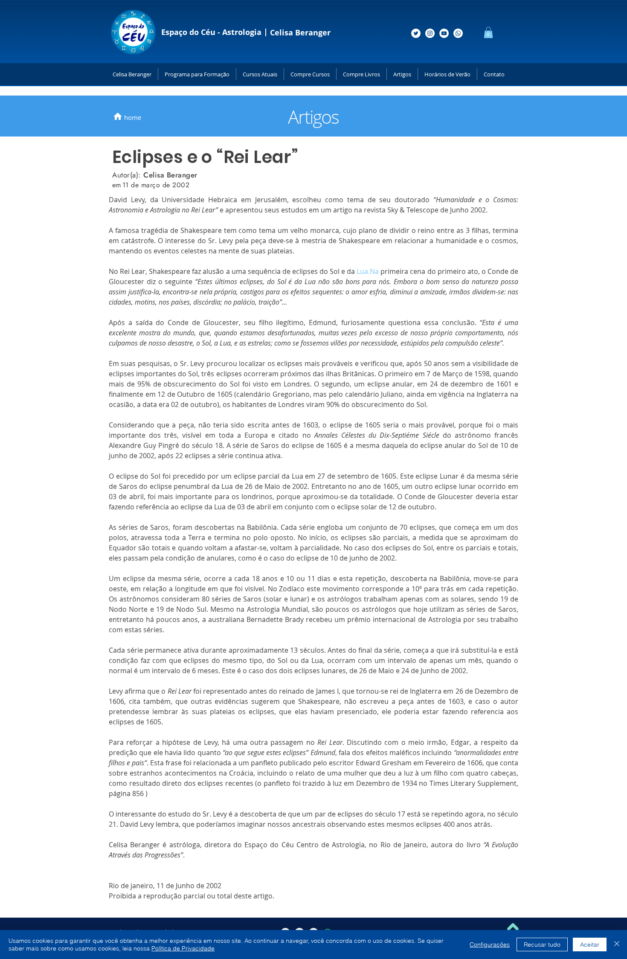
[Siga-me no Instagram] (430, 33)
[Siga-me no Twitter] (416, 33)
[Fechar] (617, 944)
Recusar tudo (542, 944)
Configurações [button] (490, 944)
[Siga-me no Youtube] (444, 33)
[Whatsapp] (458, 33)
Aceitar (589, 944)
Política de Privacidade (183, 948)
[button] (488, 32)
